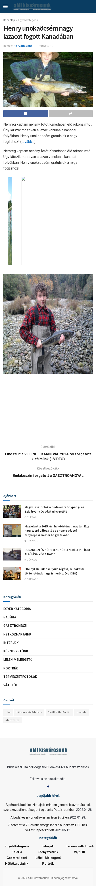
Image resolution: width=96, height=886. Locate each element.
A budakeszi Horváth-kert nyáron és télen (39, 817)
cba (8, 712)
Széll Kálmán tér (59, 712)
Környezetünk (15, 651)
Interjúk (11, 643)
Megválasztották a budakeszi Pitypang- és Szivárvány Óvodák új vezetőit (54, 509)
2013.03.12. (47, 45)
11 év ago (32, 517)
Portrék (10, 668)
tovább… (27, 142)
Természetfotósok (20, 677)
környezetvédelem (29, 712)
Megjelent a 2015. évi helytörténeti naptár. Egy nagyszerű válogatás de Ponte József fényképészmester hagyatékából (57, 530)
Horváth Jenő (22, 45)
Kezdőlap (9, 20)
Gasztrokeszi (15, 626)
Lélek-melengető (18, 659)
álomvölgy (13, 720)
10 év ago (32, 579)
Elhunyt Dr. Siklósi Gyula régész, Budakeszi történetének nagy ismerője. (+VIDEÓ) (54, 571)
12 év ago (32, 540)
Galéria (9, 617)
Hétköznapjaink (17, 634)
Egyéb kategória (28, 20)
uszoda (82, 712)
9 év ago (32, 560)
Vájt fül (10, 685)
